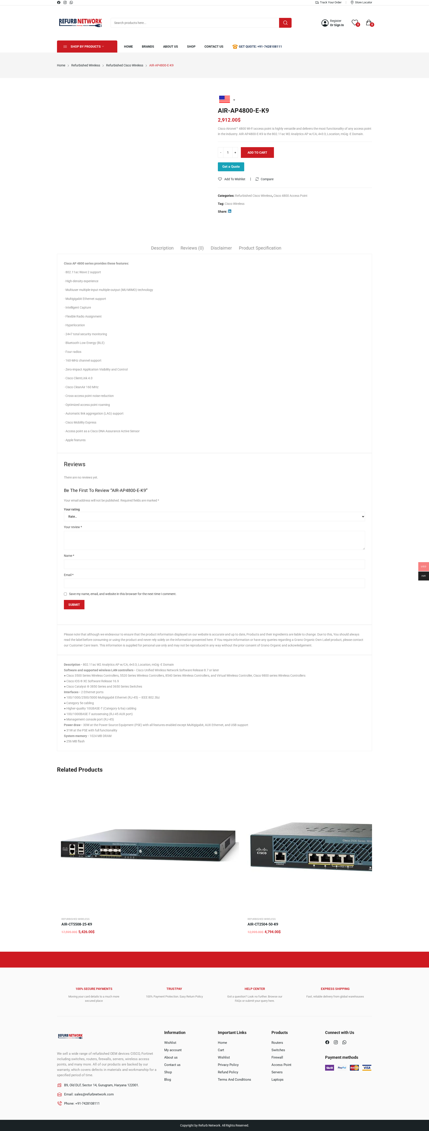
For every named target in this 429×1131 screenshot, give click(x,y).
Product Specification (260, 248)
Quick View (234, 783)
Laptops (277, 1080)
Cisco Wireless (234, 203)
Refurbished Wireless (75, 919)
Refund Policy (228, 1072)
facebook (59, 2)
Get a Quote (231, 167)
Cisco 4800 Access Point (290, 195)
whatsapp (71, 2)
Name (69, 555)
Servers (277, 1072)
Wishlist (170, 1043)
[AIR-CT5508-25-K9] (149, 845)
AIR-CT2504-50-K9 (263, 924)
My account (173, 1050)
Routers (277, 1043)
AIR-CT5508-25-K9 (76, 924)
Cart (221, 1050)
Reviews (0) (192, 248)
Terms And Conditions (234, 1080)
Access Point (281, 1065)
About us (171, 1057)
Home (222, 1043)
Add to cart (257, 152)
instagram (65, 2)
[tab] (162, 249)
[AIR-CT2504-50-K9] (335, 845)
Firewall (277, 1057)
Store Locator (363, 2)
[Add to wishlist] (234, 794)
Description (162, 248)
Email (69, 575)
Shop (168, 1072)
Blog (167, 1080)
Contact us (172, 1065)
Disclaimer (221, 248)
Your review (73, 527)
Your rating (72, 509)
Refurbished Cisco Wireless (253, 195)
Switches (278, 1050)
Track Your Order (330, 2)
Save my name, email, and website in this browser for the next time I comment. (123, 594)
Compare (267, 179)
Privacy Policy (228, 1065)
